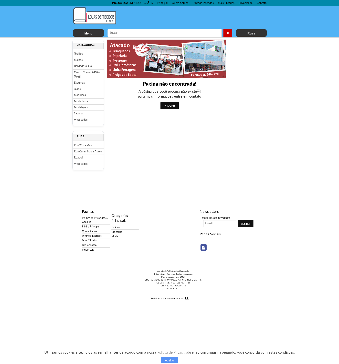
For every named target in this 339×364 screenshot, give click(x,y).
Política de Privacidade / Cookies (95, 220)
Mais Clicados (226, 3)
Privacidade (245, 3)
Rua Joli (78, 157)
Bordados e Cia (83, 66)
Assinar (245, 223)
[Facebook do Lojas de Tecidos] (203, 247)
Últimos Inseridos (203, 3)
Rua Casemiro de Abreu (88, 151)
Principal (162, 3)
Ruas (251, 33)
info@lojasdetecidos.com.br (177, 271)
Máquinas (80, 95)
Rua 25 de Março (84, 145)
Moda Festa (81, 101)
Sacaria (78, 113)
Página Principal (90, 226)
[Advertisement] (192, 17)
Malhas (78, 60)
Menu (88, 33)
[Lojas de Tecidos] (95, 15)
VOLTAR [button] (170, 105)
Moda (114, 236)
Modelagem (81, 107)
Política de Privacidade (174, 352)
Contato (262, 3)
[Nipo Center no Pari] (166, 58)
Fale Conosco (89, 245)
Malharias (116, 232)
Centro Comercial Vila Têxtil (87, 74)
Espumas (79, 82)
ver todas (81, 120)
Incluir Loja (88, 250)
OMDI (182, 277)
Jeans (77, 89)
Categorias (86, 45)
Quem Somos (180, 3)
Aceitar (169, 360)
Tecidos (78, 54)
